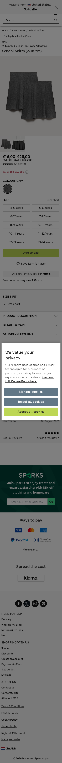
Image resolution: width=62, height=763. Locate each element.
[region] (31, 381)
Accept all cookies (31, 412)
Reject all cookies (31, 402)
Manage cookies (31, 392)
